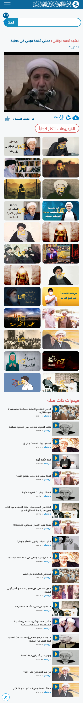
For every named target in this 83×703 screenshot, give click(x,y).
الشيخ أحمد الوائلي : (64, 40)
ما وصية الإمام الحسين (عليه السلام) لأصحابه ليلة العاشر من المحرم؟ (29, 639)
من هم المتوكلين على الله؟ (37, 672)
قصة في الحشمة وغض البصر (37, 574)
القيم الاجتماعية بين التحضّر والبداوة (34, 541)
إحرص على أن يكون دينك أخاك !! (36, 655)
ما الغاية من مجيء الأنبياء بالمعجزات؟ (33, 606)
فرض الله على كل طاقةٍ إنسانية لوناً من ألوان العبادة (29, 590)
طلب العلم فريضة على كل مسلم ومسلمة (30, 427)
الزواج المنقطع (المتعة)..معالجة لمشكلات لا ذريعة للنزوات (29, 410)
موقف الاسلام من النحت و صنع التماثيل (32, 688)
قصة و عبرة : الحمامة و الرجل (37, 443)
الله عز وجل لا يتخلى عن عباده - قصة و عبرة (29, 557)
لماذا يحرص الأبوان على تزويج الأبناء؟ (33, 476)
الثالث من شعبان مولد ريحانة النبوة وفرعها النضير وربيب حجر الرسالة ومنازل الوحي (28, 508)
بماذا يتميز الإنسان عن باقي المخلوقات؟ (32, 525)
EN (6, 15)
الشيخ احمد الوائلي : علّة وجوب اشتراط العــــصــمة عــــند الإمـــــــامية (32, 623)
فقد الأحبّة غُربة (43, 460)
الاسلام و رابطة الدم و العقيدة (36, 492)
